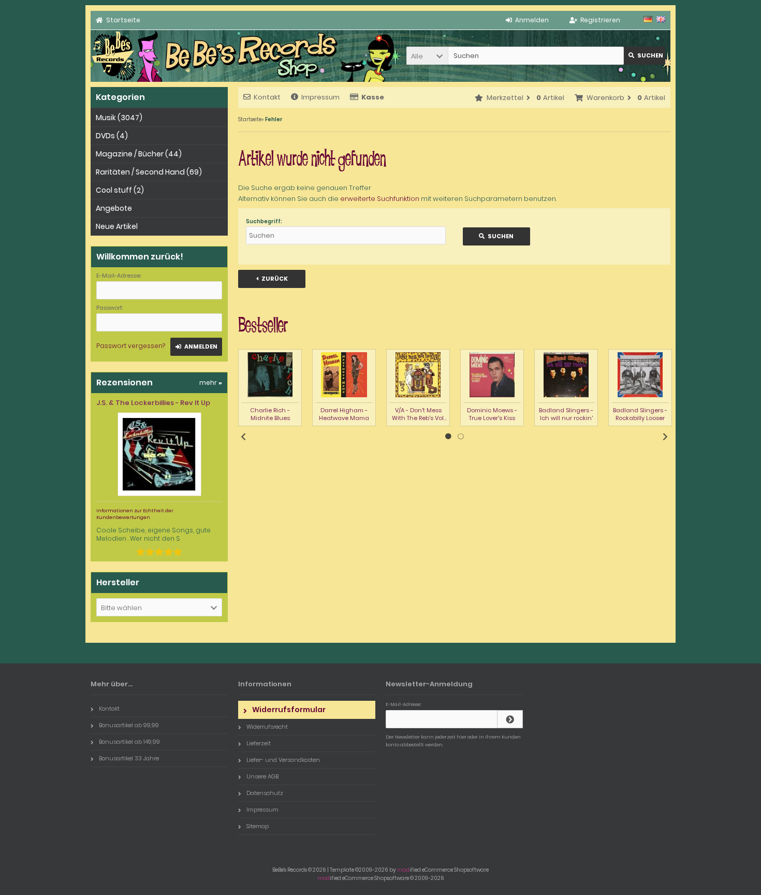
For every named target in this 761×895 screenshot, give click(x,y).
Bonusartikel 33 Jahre (129, 758)
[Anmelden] (509, 719)
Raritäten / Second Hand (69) (149, 172)
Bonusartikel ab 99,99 (129, 725)
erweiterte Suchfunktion (379, 199)
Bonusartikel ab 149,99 (129, 742)
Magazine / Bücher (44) (139, 154)
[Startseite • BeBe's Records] (114, 79)
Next (665, 436)
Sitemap (257, 826)
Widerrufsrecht (267, 727)
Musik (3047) (119, 117)
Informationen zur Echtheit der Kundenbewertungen (134, 514)
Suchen (644, 56)
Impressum (320, 97)
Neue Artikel (117, 226)
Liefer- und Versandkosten (283, 760)
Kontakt (267, 97)
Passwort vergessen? (130, 345)
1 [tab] (448, 436)
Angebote (114, 208)
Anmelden (196, 347)
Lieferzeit (258, 743)
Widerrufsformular (289, 709)
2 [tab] (461, 436)
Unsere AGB (262, 776)
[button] (427, 56)
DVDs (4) (112, 136)
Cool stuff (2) (120, 190)
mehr (210, 382)
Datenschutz (264, 793)
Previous (243, 436)
